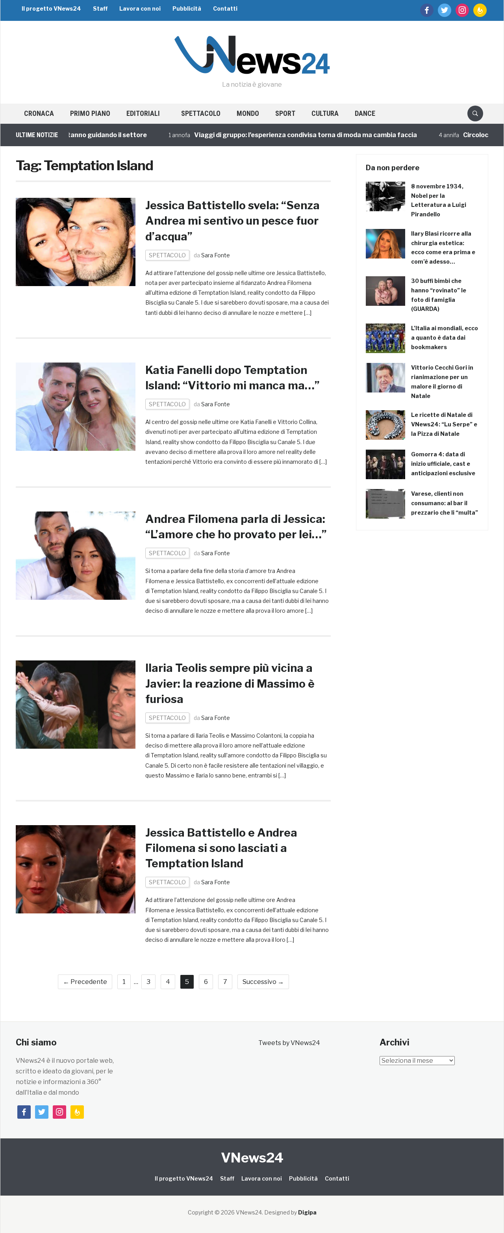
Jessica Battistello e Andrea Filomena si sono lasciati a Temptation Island (221, 848)
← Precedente (85, 982)
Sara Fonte (215, 255)
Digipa (307, 1212)
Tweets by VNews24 (289, 1043)
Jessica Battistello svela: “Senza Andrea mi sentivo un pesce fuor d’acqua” (232, 221)
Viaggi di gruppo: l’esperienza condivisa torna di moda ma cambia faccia (285, 135)
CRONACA (39, 113)
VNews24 (252, 1157)
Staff (100, 8)
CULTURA (325, 113)
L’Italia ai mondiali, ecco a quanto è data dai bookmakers (444, 337)
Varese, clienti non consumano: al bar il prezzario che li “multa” (444, 503)
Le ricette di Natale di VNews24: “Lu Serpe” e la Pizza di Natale (444, 424)
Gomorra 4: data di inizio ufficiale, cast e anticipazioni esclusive (443, 463)
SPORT (285, 113)
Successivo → (263, 982)
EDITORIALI (143, 113)
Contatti (225, 8)
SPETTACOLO (200, 113)
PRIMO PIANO (90, 113)
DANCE (365, 113)
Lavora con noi (140, 8)
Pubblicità (186, 8)
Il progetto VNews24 (51, 8)
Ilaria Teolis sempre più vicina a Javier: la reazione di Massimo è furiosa (230, 683)
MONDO (248, 113)
